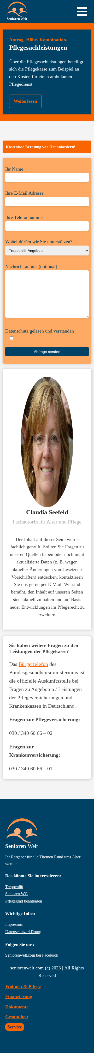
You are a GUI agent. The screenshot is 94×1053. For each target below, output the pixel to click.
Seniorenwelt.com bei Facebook (31, 955)
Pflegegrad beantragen (23, 901)
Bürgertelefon (33, 664)
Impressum (14, 924)
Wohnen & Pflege (23, 986)
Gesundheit (16, 1016)
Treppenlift (14, 887)
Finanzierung (18, 996)
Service (14, 1026)
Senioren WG (16, 894)
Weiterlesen (25, 101)
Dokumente (16, 1006)
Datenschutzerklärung (23, 931)
